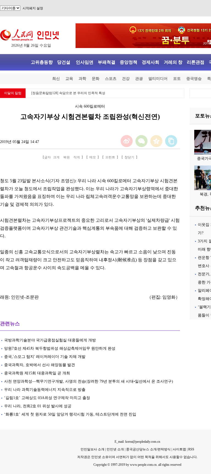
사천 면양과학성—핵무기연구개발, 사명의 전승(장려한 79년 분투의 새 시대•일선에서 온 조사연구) (88, 381)
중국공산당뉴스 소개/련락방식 (148, 449)
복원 (66, 157)
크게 (56, 157)
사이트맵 (179, 449)
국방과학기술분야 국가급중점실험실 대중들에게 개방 (50, 340)
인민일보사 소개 (92, 449)
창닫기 (129, 157)
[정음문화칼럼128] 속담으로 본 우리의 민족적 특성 (68, 93)
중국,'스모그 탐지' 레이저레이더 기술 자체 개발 (44, 357)
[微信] (141, 141)
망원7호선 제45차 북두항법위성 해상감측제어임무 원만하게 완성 (59, 348)
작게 (76, 157)
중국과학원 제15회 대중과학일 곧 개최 (37, 373)
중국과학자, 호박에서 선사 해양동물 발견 (39, 365)
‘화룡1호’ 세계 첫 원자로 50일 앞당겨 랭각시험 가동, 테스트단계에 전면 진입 (70, 414)
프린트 (110, 157)
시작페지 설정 (33, 8)
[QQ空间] (156, 141)
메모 (92, 157)
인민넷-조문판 (25, 297)
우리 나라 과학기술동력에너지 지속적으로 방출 (44, 390)
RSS (191, 449)
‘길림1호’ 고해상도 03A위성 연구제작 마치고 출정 (47, 398)
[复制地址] (171, 141)
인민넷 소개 (115, 449)
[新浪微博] (127, 141)
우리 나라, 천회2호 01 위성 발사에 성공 (37, 406)
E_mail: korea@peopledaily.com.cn (137, 442)
